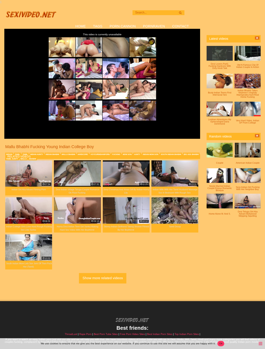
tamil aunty (12, 159)
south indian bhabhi (171, 154)
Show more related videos (103, 278)
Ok (220, 343)
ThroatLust (71, 334)
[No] (260, 343)
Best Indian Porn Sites (159, 334)
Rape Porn (85, 334)
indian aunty (36, 154)
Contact (180, 26)
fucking (116, 154)
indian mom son (150, 154)
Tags (97, 26)
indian (9, 154)
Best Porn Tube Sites (106, 334)
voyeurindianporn (100, 154)
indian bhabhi (52, 154)
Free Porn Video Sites (132, 334)
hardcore (83, 154)
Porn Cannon (123, 26)
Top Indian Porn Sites (187, 334)
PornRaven (154, 26)
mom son (127, 154)
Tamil (25, 154)
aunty (137, 154)
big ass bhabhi (191, 154)
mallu (24, 159)
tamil (17, 154)
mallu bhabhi (68, 154)
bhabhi (32, 159)
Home (80, 26)
